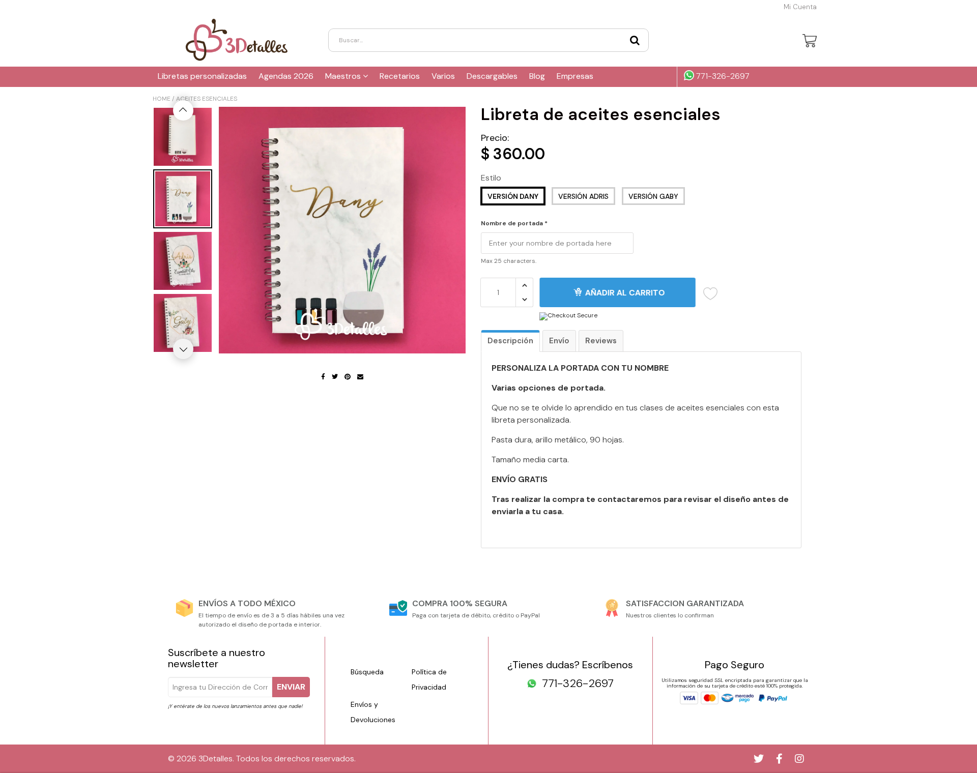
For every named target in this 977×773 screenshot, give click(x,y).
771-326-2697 (722, 76)
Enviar (291, 686)
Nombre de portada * (514, 223)
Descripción (510, 341)
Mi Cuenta (800, 7)
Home (161, 99)
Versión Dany (512, 196)
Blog (537, 76)
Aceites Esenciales (206, 99)
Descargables (492, 76)
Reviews (601, 341)
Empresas (575, 76)
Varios (443, 76)
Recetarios (400, 76)
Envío (559, 341)
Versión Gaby (653, 196)
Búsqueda (367, 671)
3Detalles (215, 758)
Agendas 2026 (285, 76)
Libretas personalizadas (202, 76)
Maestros (344, 76)
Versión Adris (583, 196)
